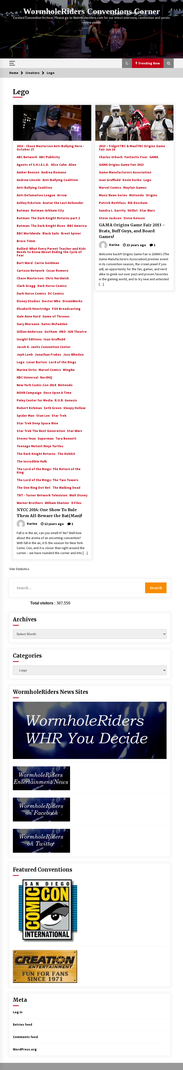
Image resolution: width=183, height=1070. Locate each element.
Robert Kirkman (29, 408)
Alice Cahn (59, 164)
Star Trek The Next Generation (41, 430)
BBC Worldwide (29, 233)
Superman (46, 438)
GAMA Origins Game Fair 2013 (121, 164)
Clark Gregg (26, 285)
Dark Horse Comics (52, 285)
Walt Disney (78, 495)
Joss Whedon (73, 354)
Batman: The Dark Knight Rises (41, 225)
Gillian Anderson (29, 331)
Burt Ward (25, 263)
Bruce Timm (26, 241)
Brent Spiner (71, 233)
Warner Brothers (30, 502)
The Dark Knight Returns (36, 453)
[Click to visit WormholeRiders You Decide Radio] (90, 730)
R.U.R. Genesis (66, 400)
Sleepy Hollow (74, 408)
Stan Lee (43, 415)
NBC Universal (27, 377)
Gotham (50, 331)
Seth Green (52, 408)
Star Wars (74, 430)
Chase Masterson (30, 278)
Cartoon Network (30, 270)
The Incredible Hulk (32, 461)
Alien (72, 164)
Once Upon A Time (57, 392)
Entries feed (22, 1024)
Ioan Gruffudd (54, 339)
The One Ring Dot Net (34, 487)
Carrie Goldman (47, 263)
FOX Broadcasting (66, 308)
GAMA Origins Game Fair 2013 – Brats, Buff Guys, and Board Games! (132, 231)
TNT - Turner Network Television (42, 495)
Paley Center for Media (35, 400)
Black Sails (50, 233)
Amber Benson (28, 172)
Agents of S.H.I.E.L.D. (33, 164)
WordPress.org (25, 1049)
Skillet (132, 210)
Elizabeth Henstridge (33, 308)
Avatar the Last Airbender (63, 202)
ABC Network (27, 157)
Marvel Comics (50, 369)
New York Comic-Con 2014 (36, 385)
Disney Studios (28, 301)
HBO (62, 331)
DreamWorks (72, 301)
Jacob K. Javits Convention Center (44, 346)
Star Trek (59, 415)
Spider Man (25, 415)
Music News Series (113, 195)
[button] (127, 63)
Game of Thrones (56, 316)
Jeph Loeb (25, 354)
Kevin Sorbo (132, 180)
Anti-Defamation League (36, 195)
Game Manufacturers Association (125, 172)
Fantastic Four (135, 157)
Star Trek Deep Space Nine (37, 423)
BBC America (77, 225)
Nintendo (65, 385)
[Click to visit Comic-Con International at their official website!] (45, 911)
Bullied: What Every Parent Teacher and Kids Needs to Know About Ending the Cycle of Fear (51, 251)
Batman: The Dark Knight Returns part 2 (48, 218)
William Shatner (57, 502)
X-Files (76, 502)
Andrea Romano (53, 172)
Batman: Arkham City (47, 210)
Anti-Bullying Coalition (60, 180)
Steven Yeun (26, 438)
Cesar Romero (57, 270)
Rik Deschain (137, 202)
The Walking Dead (66, 487)
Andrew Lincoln (29, 180)
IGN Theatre (77, 331)
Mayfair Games (135, 187)
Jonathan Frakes (48, 354)
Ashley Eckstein (29, 202)
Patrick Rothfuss (112, 202)
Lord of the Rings (62, 362)
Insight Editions (29, 339)
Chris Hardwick (57, 278)
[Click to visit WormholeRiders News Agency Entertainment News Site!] (41, 778)
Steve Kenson (134, 218)
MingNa (69, 369)
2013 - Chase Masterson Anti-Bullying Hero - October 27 (50, 147)
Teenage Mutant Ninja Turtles (40, 446)
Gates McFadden (54, 324)
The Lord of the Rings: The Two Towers (47, 480)
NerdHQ (46, 377)
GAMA (153, 157)
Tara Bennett (66, 438)
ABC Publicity (49, 157)
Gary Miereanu (28, 324)
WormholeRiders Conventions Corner (91, 11)
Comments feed (25, 1037)
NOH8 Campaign (29, 392)
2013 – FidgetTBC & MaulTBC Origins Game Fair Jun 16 (132, 147)
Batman (23, 210)
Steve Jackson (110, 218)
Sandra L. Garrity (112, 210)
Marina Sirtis (27, 369)
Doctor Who (51, 301)
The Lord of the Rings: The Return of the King (49, 470)
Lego (21, 362)
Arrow (62, 195)
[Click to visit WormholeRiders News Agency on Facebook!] (41, 809)
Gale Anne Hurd (29, 316)
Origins (151, 195)
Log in (17, 1012)
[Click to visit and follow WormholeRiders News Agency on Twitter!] (41, 840)
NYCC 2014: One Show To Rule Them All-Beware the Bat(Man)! (49, 512)
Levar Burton (36, 362)
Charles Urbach (110, 157)
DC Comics (56, 293)
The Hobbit (66, 453)
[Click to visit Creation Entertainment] (45, 966)
